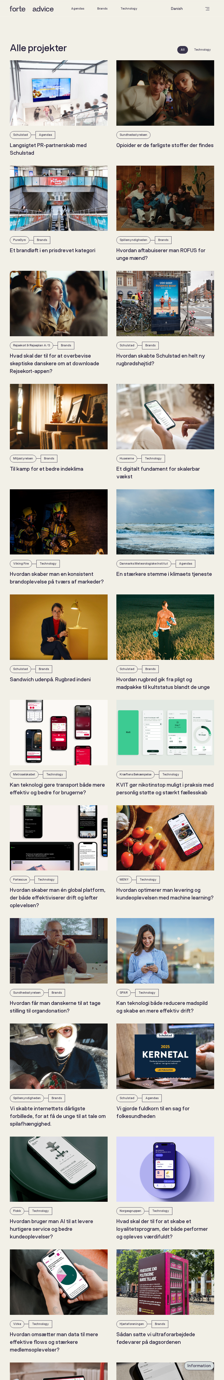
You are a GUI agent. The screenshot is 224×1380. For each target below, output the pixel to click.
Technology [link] (128, 8)
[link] (77, 9)
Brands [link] (102, 8)
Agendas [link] (77, 8)
